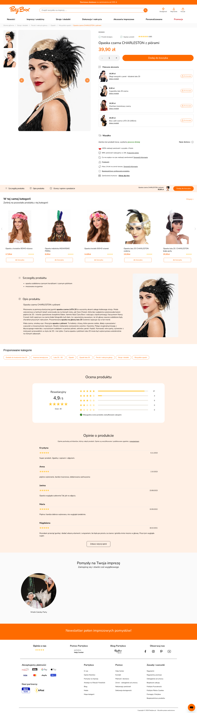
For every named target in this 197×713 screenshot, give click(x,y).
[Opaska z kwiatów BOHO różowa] (19, 226)
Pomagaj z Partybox (154, 694)
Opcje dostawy (184, 142)
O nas (86, 671)
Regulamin (150, 671)
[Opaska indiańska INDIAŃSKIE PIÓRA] (59, 226)
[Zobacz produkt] (104, 76)
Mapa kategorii (89, 694)
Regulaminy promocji (154, 675)
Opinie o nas (39, 645)
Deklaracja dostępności (123, 690)
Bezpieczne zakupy (153, 683)
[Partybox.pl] (19, 13)
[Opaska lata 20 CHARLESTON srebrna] (138, 226)
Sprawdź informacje (141, 157)
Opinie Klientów (89, 675)
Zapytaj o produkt (128, 37)
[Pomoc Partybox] (79, 653)
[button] (163, 10)
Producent (105, 162)
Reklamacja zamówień (123, 686)
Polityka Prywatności (154, 686)
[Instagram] (153, 653)
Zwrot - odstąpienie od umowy (126, 683)
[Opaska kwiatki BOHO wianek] (98, 226)
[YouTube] (169, 653)
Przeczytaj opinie (133, 153)
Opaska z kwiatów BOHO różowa (18, 248)
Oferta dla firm (124, 176)
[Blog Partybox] (118, 653)
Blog (85, 686)
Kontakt (118, 675)
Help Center (119, 671)
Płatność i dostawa (122, 679)
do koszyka (19, 260)
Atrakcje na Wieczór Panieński (94, 683)
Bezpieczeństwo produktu (156, 698)
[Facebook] (145, 653)
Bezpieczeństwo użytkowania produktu (116, 171)
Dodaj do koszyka (158, 58)
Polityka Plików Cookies (155, 690)
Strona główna (8, 25)
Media (86, 690)
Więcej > (190, 199)
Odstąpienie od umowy (155, 679)
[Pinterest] (161, 653)
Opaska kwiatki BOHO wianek (96, 248)
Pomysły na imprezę (91, 679)
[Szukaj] (145, 10)
